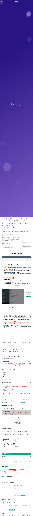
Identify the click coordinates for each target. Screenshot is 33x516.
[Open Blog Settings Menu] (31, 514)
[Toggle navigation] (32, 1)
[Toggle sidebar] (1, 1)
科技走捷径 (16, 1)
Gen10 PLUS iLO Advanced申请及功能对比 (16, 219)
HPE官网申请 (3, 229)
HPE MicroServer (22, 220)
